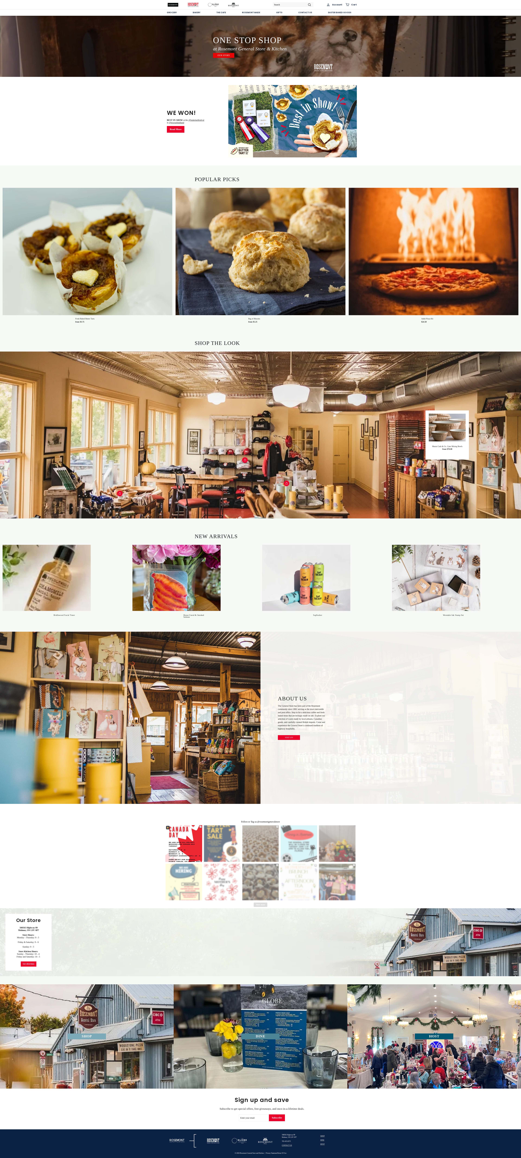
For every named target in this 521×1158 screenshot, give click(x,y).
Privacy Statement (271, 1153)
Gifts (279, 12)
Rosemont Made (251, 12)
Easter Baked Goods (339, 12)
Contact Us (305, 12)
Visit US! (289, 738)
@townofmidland (176, 123)
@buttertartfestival (196, 120)
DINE (322, 1140)
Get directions (28, 964)
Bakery (196, 12)
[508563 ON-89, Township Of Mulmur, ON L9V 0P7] (260, 942)
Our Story (223, 55)
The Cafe (221, 12)
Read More (176, 129)
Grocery (172, 12)
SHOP (322, 1136)
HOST (322, 1144)
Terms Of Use (281, 1153)
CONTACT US (287, 1145)
